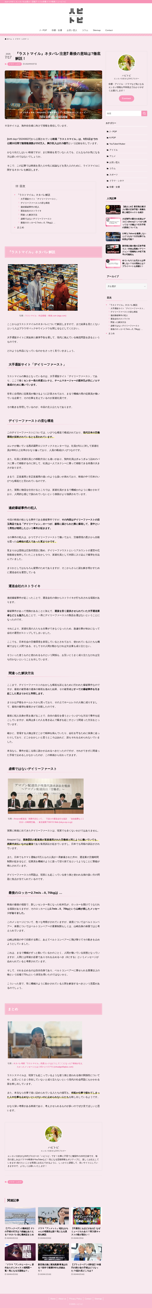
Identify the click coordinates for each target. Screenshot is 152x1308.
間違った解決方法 (29, 215)
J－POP (113, 131)
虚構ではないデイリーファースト (36, 219)
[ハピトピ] (76, 15)
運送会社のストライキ (31, 211)
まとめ (20, 227)
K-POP (112, 137)
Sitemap (98, 1299)
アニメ (112, 156)
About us (62, 1299)
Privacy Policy (75, 1299)
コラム (112, 168)
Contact (126, 98)
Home (53, 1299)
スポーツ (113, 174)
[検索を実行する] (144, 113)
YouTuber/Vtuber (117, 144)
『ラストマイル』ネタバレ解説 (33, 195)
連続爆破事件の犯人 (30, 207)
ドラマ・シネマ (14, 64)
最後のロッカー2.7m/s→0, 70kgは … (38, 222)
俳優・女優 (114, 187)
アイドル (113, 150)
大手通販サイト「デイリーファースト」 (39, 199)
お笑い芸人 (114, 162)
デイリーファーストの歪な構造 (35, 203)
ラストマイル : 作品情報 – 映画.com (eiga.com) (45, 316)
